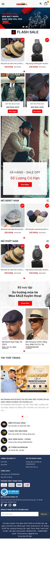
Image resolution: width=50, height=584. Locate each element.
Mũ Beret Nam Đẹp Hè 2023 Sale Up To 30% (12, 344)
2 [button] (25, 26)
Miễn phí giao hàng (17, 423)
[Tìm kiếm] (40, 4)
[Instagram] (10, 505)
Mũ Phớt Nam (9, 241)
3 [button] (26, 26)
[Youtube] (14, 505)
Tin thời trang (10, 357)
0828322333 (12, 502)
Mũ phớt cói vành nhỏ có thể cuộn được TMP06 (18, 63)
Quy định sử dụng (6, 477)
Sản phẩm (4, 464)
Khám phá (25, 303)
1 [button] (23, 26)
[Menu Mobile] (3, 4)
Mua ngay (13, 111)
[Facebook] (1, 505)
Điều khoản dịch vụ (32, 467)
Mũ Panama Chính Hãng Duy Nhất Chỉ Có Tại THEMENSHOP (36, 344)
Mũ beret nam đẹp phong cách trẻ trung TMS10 (18, 229)
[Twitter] (5, 505)
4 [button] (27, 416)
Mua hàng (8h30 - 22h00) (19, 439)
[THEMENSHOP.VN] (21, 4)
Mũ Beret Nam (10, 200)
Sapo (30, 536)
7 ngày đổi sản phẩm (17, 431)
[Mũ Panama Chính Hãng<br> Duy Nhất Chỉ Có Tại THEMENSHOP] (37, 324)
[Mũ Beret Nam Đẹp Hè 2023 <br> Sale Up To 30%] (13, 324)
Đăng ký (44, 514)
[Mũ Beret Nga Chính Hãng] (25, 18)
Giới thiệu (4, 462)
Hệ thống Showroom (18, 447)
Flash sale (27, 32)
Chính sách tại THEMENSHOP (10, 474)
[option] (25, 18)
